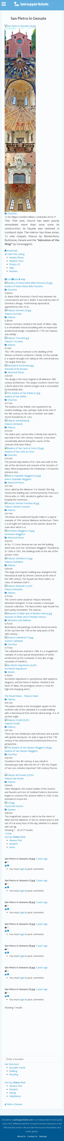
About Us (21, 1136)
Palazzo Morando (14, 589)
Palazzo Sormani (13, 313)
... (29, 306)
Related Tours (16, 260)
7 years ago (42, 858)
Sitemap (43, 1136)
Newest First (15, 840)
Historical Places (15, 372)
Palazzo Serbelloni (14, 561)
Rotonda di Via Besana (16, 368)
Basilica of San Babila (15, 396)
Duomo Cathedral (14, 640)
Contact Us (32, 1136)
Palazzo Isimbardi (13, 423)
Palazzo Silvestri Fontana (17, 506)
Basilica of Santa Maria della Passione (24, 286)
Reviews (13, 271)
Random (13, 843)
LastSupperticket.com (23, 1119)
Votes (12, 847)
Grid (16, 279)
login (22, 868)
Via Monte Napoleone (16, 668)
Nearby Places (16, 257)
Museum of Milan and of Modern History (25, 616)
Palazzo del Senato (14, 778)
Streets (11, 672)
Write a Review (14, 1104)
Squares (11, 809)
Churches (12, 213)
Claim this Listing (15, 254)
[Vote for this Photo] (6, 865)
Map (11, 267)
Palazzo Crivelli (12, 723)
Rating (12, 1092)
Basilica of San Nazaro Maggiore (21, 750)
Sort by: (15, 836)
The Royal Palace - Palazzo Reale (21, 695)
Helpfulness (15, 1096)
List (9, 279)
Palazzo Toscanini (14, 341)
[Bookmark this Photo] (8, 865)
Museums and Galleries (19, 620)
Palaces (11, 317)
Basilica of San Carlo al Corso (19, 451)
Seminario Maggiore (15, 534)
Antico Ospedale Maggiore (18, 479)
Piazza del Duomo (14, 806)
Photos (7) (14, 264)
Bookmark (11, 250)
